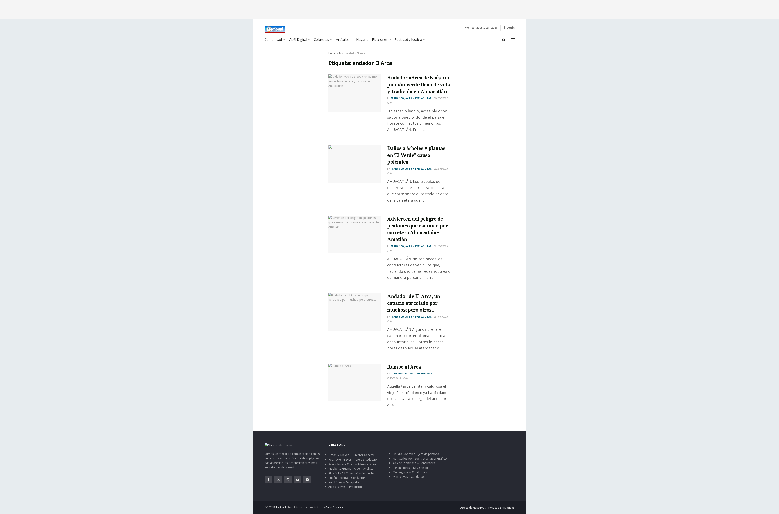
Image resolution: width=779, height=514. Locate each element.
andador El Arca (355, 53)
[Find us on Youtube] (297, 479)
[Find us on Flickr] (307, 479)
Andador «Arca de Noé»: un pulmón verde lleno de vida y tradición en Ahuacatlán (418, 84)
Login (510, 27)
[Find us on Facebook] (268, 479)
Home (332, 53)
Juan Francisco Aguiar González (412, 373)
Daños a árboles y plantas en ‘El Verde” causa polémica (416, 155)
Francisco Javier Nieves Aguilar (411, 98)
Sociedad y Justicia (408, 39)
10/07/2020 (442, 316)
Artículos (342, 39)
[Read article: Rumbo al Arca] (354, 382)
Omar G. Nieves (334, 507)
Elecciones (380, 39)
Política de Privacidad (501, 507)
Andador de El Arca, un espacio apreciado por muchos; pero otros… (413, 303)
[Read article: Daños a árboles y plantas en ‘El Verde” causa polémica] (354, 164)
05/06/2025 (442, 98)
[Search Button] (503, 40)
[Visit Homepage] (275, 29)
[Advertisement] (389, 9)
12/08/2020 (442, 246)
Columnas (321, 39)
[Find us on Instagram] (288, 479)
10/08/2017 (395, 378)
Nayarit (362, 39)
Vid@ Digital (298, 39)
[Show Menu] (513, 39)
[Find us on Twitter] (278, 479)
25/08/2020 (442, 168)
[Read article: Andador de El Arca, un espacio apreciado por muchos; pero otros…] (354, 312)
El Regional (279, 507)
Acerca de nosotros (472, 507)
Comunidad (273, 39)
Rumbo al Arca (404, 367)
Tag (341, 53)
